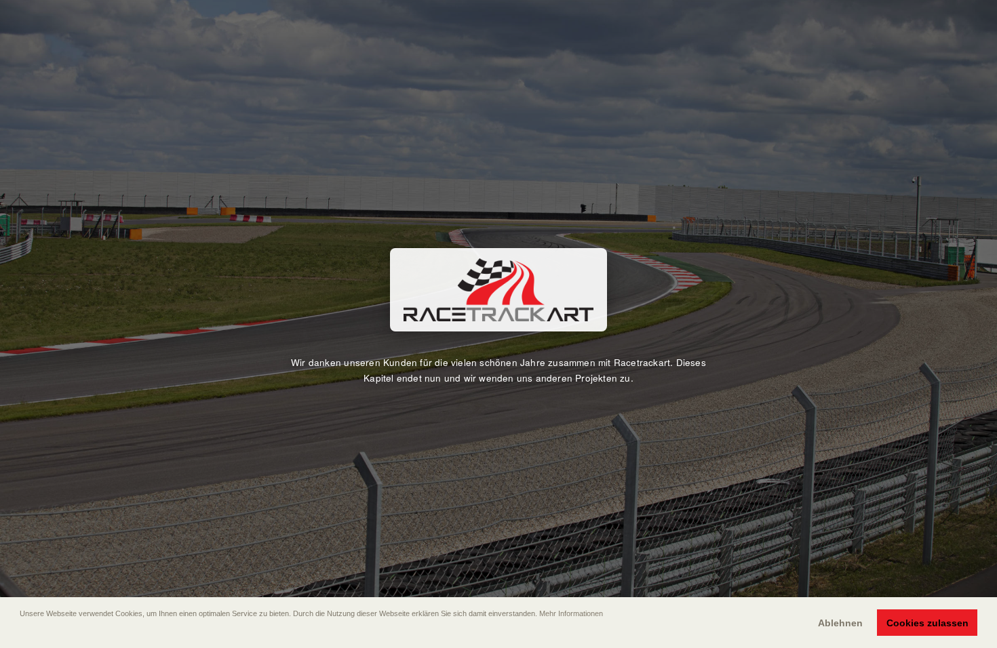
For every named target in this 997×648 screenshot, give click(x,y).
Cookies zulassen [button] (927, 622)
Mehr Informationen (571, 613)
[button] (21, 632)
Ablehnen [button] (840, 622)
